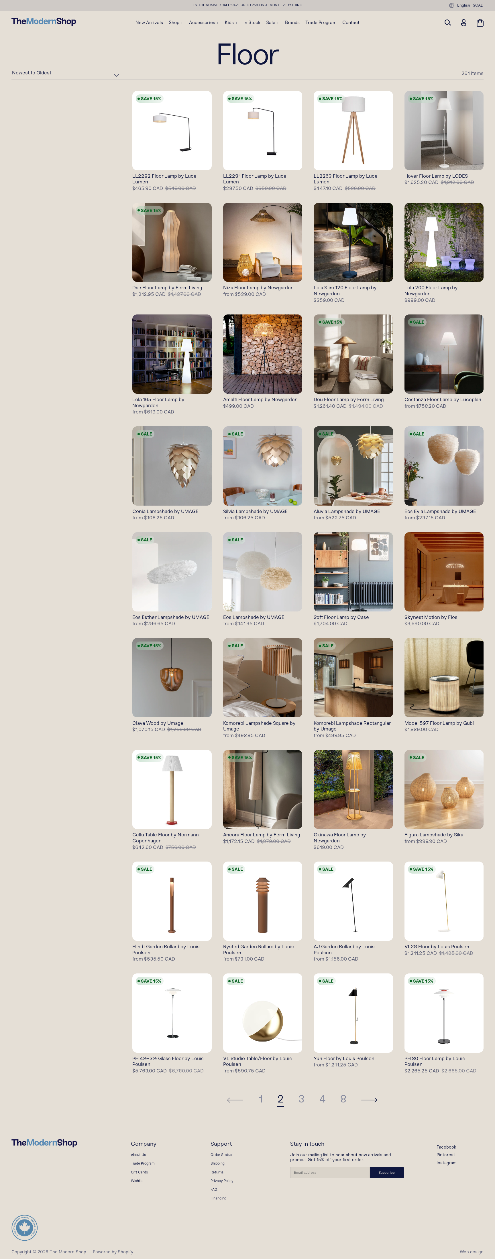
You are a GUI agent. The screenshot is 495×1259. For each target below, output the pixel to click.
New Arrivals (149, 22)
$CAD (478, 5)
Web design (472, 1251)
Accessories (202, 22)
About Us (138, 1155)
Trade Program (321, 22)
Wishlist (137, 1181)
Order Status (221, 1155)
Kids (230, 22)
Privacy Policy (222, 1181)
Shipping (218, 1163)
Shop (174, 22)
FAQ (214, 1189)
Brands (292, 22)
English (463, 5)
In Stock (251, 22)
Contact (351, 22)
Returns (217, 1172)
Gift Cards (139, 1172)
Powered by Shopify (113, 1251)
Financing (218, 1198)
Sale (271, 22)
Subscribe (387, 1173)
